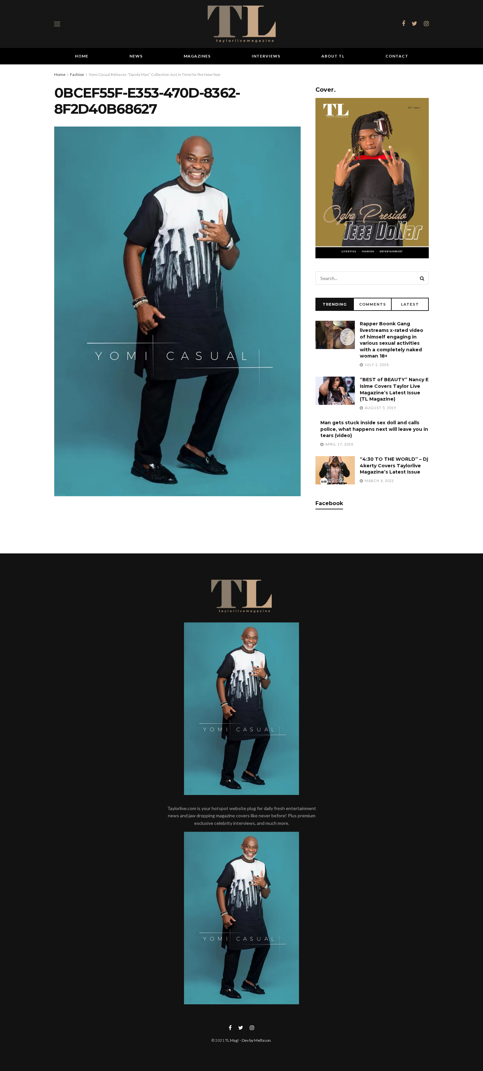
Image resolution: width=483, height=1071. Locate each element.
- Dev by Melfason (255, 1040)
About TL (332, 56)
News (136, 56)
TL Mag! (232, 1040)
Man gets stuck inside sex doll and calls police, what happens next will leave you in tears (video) (374, 429)
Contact (396, 56)
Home (81, 56)
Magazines (197, 56)
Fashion (77, 74)
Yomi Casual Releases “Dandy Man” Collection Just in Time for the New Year (155, 74)
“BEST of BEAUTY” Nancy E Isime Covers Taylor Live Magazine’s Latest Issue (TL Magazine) (394, 389)
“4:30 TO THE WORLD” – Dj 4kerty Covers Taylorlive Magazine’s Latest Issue (394, 465)
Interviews (266, 56)
